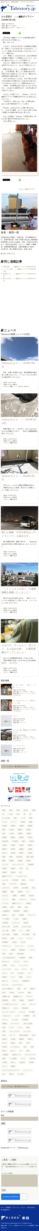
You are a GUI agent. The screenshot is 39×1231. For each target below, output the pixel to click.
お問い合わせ (31, 1207)
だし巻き (21, 1074)
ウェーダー (27, 1031)
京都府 (13, 950)
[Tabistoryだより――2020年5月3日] (19, 472)
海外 (11, 810)
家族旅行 (22, 950)
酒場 (3, 810)
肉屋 (32, 1047)
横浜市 (4, 849)
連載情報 (26, 386)
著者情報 (20, 386)
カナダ (33, 899)
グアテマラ (13, 884)
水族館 (21, 1000)
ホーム (3, 1207)
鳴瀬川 (13, 1066)
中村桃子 (31, 1000)
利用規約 (8, 1207)
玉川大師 (15, 880)
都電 (13, 930)
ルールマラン (15, 1023)
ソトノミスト (23, 965)
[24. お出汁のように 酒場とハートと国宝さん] (6, 710)
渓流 (3, 1027)
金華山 (4, 1039)
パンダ (23, 818)
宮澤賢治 (5, 942)
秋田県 (12, 860)
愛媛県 (4, 892)
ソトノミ (5, 899)
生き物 (12, 992)
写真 (3, 884)
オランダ (5, 985)
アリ (20, 1051)
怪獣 (11, 954)
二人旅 (16, 919)
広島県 (13, 853)
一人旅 (10, 814)
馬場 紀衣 (25, 1008)
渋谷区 (31, 841)
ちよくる (5, 880)
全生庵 (13, 1039)
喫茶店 (28, 903)
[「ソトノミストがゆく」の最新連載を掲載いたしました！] (19, 585)
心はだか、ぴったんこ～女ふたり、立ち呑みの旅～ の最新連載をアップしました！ (19, 649)
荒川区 (31, 895)
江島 (3, 1035)
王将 (27, 1043)
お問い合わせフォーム (22, 1166)
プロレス (29, 996)
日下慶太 (32, 1012)
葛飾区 (21, 849)
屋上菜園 (25, 888)
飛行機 (21, 915)
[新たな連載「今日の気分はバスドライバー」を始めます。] (19, 529)
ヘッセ (20, 938)
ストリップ (15, 923)
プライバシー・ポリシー (19, 1207)
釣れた (13, 1062)
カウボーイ (22, 899)
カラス (4, 973)
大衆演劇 (22, 957)
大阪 (18, 988)
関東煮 (4, 1023)
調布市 (21, 853)
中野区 (4, 845)
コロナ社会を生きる (8, 957)
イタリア (16, 961)
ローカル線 (5, 818)
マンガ (4, 822)
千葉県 (28, 833)
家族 (27, 1051)
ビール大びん (15, 1047)
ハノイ (4, 950)
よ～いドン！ (28, 1070)
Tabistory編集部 (12, 26)
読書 (12, 938)
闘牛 (12, 907)
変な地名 (19, 857)
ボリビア (5, 895)
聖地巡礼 (5, 1000)
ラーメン (13, 822)
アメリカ (5, 903)
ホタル (16, 1008)
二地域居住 (5, 911)
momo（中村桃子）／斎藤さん (27, 692)
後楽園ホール (18, 996)
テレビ (23, 1058)
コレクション (19, 946)
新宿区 (28, 829)
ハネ (29, 973)
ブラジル (22, 1012)
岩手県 (16, 888)
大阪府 (24, 919)
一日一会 (21, 992)
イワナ (20, 1027)
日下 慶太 (21, 721)
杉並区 (28, 860)
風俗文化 (23, 884)
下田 (13, 1000)
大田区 (13, 845)
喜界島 (26, 911)
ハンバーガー (6, 969)
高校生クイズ (16, 1054)
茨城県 (20, 833)
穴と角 (23, 942)
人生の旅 (32, 1058)
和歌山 (13, 1043)
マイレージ (31, 915)
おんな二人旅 (26, 926)
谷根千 (30, 1039)
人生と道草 (5, 934)
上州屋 (4, 1062)
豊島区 (20, 829)
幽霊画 (21, 1039)
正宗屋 (31, 1062)
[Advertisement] (19, 305)
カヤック (5, 1019)
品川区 (21, 845)
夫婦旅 (23, 822)
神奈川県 (5, 841)
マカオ (31, 880)
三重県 (14, 895)
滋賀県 (16, 934)
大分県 (4, 965)
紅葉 (3, 954)
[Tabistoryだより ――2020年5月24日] (19, 416)
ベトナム (30, 946)
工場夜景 (30, 864)
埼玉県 (13, 849)
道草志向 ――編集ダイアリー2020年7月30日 (19, 267)
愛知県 (13, 837)
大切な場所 (20, 954)
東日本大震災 (23, 1035)
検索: (2, 1115)
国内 (18, 810)
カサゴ (4, 1043)
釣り (20, 872)
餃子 (20, 1043)
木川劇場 (25, 1019)
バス (20, 930)
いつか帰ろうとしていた (10, 1004)
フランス (32, 1004)
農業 (29, 992)
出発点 (14, 942)
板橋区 (23, 895)
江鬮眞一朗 (5, 996)
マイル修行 (5, 919)
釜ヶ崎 (16, 926)
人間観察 (26, 1016)
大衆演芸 (5, 923)
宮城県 (20, 892)
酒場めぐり (5, 1008)
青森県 (4, 837)
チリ (27, 892)
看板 (3, 857)
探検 (33, 810)
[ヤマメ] (6, 725)
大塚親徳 (5, 1054)
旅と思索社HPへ (5, 1210)
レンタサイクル (21, 876)
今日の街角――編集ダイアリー (17, 27)
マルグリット (6, 946)
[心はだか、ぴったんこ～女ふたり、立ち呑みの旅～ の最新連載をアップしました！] (19, 641)
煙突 (11, 857)
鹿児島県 (16, 911)
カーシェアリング (18, 864)
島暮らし (5, 915)
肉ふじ (13, 1051)
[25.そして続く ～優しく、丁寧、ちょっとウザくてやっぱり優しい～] (6, 694)
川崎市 (4, 868)
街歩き (26, 810)
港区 (23, 841)
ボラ (12, 973)
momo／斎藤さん (7, 988)
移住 (26, 907)
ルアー (12, 1027)
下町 (20, 868)
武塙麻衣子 (25, 981)
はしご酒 (5, 930)
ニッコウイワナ (19, 746)
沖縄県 (21, 826)
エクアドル (5, 888)
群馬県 (4, 872)
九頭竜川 (22, 1062)
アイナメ (12, 1035)
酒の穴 (12, 1074)
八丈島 (12, 833)
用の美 (4, 938)
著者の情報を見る (8, 253)
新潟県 (13, 826)
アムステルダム (17, 985)
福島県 (21, 837)
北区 (3, 833)
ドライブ (5, 864)
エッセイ (15, 981)
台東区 (30, 845)
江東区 (30, 853)
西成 (20, 977)
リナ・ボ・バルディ (8, 1012)
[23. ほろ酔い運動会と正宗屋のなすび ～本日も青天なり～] (6, 739)
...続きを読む (15, 377)
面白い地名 (30, 857)
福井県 (4, 977)
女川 (33, 1035)
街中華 (4, 1047)
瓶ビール (5, 981)
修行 (13, 915)
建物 (13, 899)
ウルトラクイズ (30, 1054)
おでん (13, 965)
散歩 (23, 880)
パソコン (29, 938)
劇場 (27, 1027)
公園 (15, 818)
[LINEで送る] (20, 33)
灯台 (18, 814)
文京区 (12, 829)
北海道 (4, 826)
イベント (14, 386)
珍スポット (5, 961)
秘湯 (30, 822)
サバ (16, 969)
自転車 (13, 868)
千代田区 (15, 841)
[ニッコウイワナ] (6, 755)
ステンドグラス (14, 1031)
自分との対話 (28, 1023)
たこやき (15, 1019)
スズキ (26, 961)
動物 (3, 860)
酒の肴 (32, 988)
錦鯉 (19, 907)
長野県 (4, 907)
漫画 (30, 957)
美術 (27, 930)
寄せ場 (26, 923)
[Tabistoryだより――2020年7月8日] (19, 359)
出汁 (3, 1074)
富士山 (4, 853)
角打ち (4, 1051)
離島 (12, 892)
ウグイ (13, 977)
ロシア (24, 969)
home (23, 1004)
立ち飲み (21, 973)
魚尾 (3, 1058)
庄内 (25, 1047)
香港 (30, 818)
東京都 (13, 872)
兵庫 (3, 1031)
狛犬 (33, 888)
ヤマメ (15, 716)
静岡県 (30, 826)
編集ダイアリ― (17, 903)
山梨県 (30, 849)
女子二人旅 (5, 926)
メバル (17, 1016)
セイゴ (28, 977)
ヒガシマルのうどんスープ (10, 1070)
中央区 (30, 837)
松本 (3, 992)
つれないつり (22, 722)
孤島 (3, 829)
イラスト (32, 950)
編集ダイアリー (29, 189)
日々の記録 (25, 934)
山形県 (20, 860)
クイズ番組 (13, 1058)
